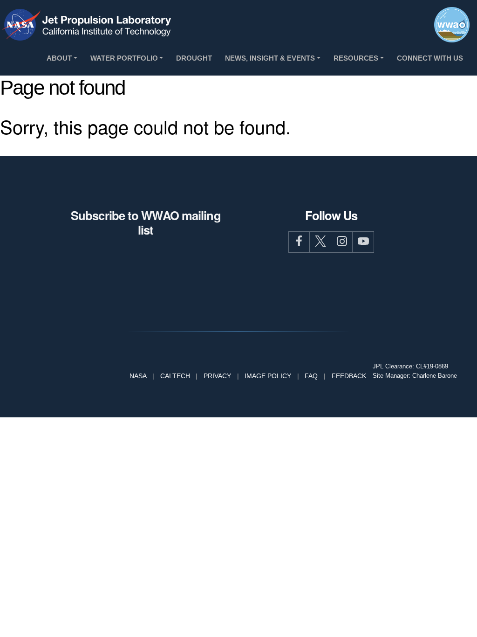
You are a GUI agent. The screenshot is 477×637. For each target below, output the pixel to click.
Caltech (175, 376)
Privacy (217, 376)
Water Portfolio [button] (124, 58)
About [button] (59, 58)
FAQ (311, 376)
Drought (194, 58)
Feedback (349, 376)
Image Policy (268, 376)
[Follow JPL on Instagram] (342, 242)
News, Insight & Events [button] (270, 58)
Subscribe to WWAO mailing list (146, 222)
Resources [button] (356, 58)
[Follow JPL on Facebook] (299, 242)
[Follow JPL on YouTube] (363, 242)
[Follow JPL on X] (320, 242)
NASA (137, 376)
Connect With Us (430, 58)
